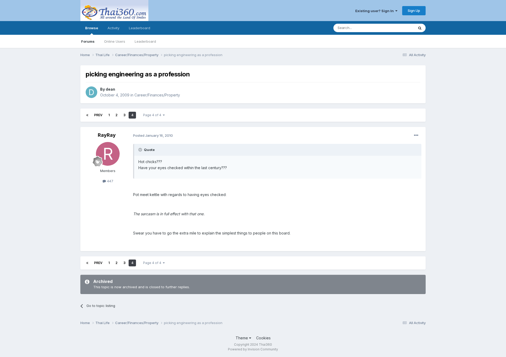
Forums (88, 41)
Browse (91, 28)
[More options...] (416, 135)
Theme (242, 338)
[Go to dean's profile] (91, 92)
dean (110, 89)
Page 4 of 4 (153, 115)
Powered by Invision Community (253, 349)
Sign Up (414, 10)
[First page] (87, 115)
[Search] (420, 28)
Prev (98, 115)
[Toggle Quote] (140, 150)
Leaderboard (145, 41)
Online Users (114, 41)
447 (109, 181)
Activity (113, 28)
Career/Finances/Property (157, 95)
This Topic (398, 28)
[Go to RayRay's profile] (108, 154)
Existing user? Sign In (375, 11)
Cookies (263, 338)
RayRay (107, 135)
